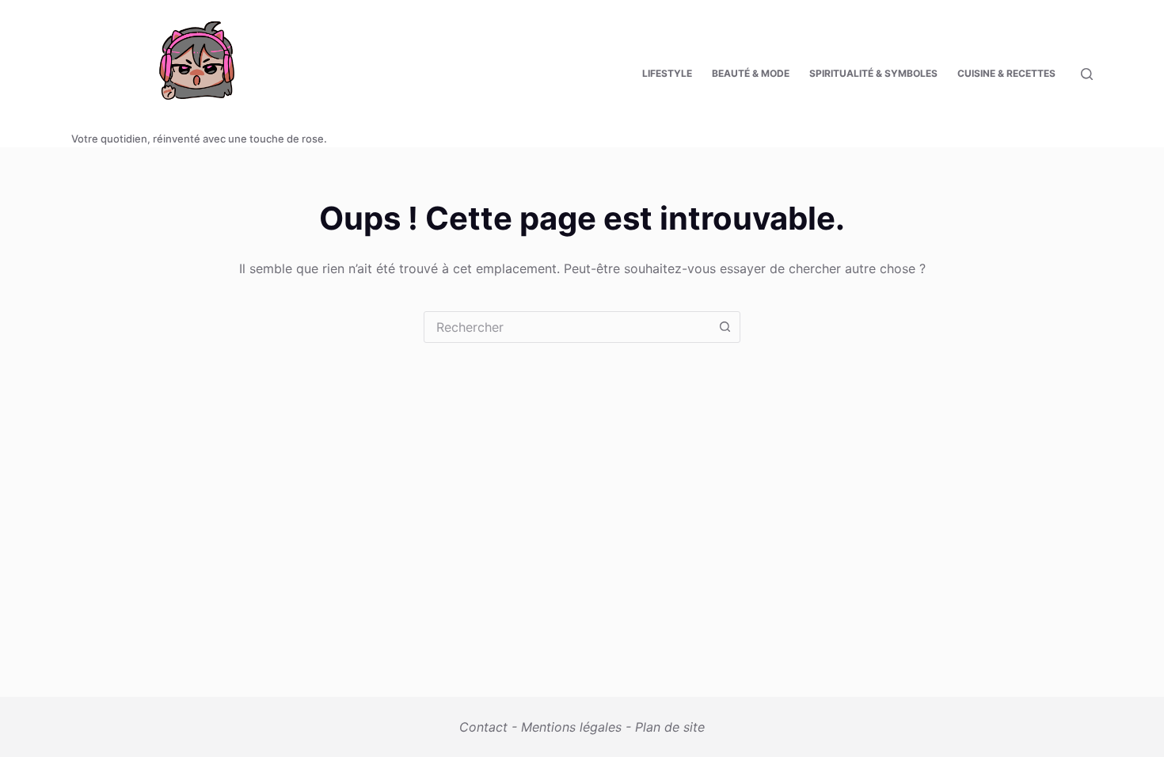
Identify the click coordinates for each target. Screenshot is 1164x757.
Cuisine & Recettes (1006, 73)
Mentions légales (571, 727)
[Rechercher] (1087, 74)
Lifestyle (667, 73)
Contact (483, 727)
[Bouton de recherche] (724, 327)
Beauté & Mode (750, 73)
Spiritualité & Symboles (873, 73)
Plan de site (670, 727)
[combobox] (566, 327)
